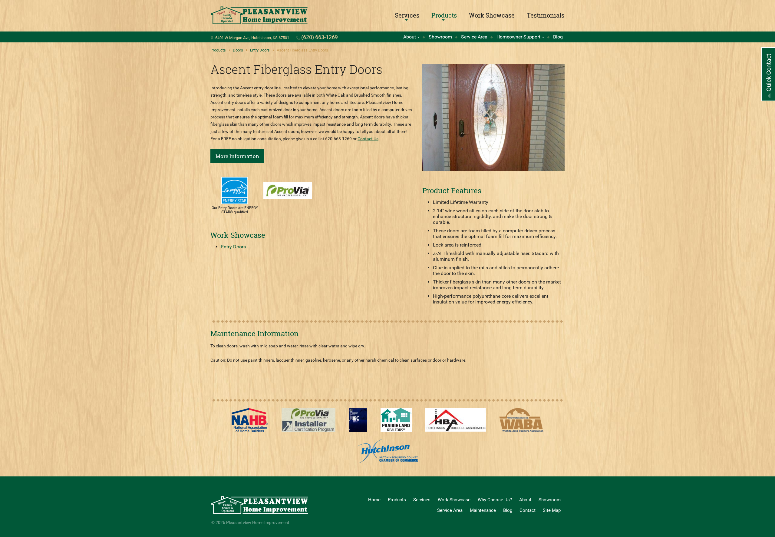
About (409, 37)
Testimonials (545, 15)
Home (374, 499)
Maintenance (483, 510)
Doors (238, 50)
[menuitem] (407, 15)
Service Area (474, 37)
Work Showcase (492, 15)
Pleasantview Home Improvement (259, 15)
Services (407, 15)
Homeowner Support (518, 37)
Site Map (552, 510)
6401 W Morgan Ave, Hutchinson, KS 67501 (252, 37)
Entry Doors (260, 50)
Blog (558, 37)
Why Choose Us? (495, 499)
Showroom (440, 37)
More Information (237, 156)
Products (444, 15)
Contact (527, 510)
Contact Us (368, 138)
